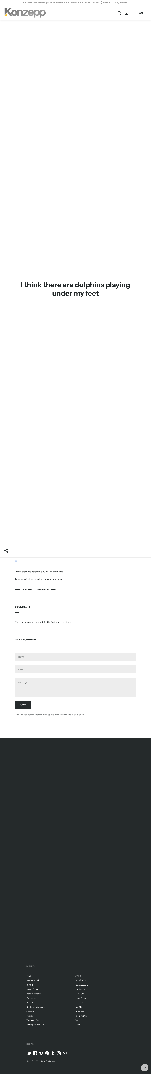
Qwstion (30, 1011)
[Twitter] (29, 1053)
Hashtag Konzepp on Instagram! (46, 578)
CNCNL (29, 985)
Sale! (28, 976)
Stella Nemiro (81, 1016)
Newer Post (43, 589)
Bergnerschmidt (33, 980)
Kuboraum (31, 998)
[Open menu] (134, 13)
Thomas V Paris (33, 1020)
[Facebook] (35, 1053)
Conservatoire (82, 985)
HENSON (80, 993)
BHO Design (81, 980)
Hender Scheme (33, 993)
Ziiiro (78, 1024)
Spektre (29, 1016)
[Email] (65, 1053)
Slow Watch (81, 1011)
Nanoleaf (80, 1002)
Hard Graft (80, 989)
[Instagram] (59, 1053)
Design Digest (32, 989)
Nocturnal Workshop (35, 1007)
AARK (78, 976)
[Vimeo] (41, 1053)
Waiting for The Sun (35, 1024)
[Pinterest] (47, 1053)
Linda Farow (81, 998)
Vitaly (78, 1020)
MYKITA (29, 1002)
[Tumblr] (53, 1053)
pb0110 (79, 1007)
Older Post (27, 589)
